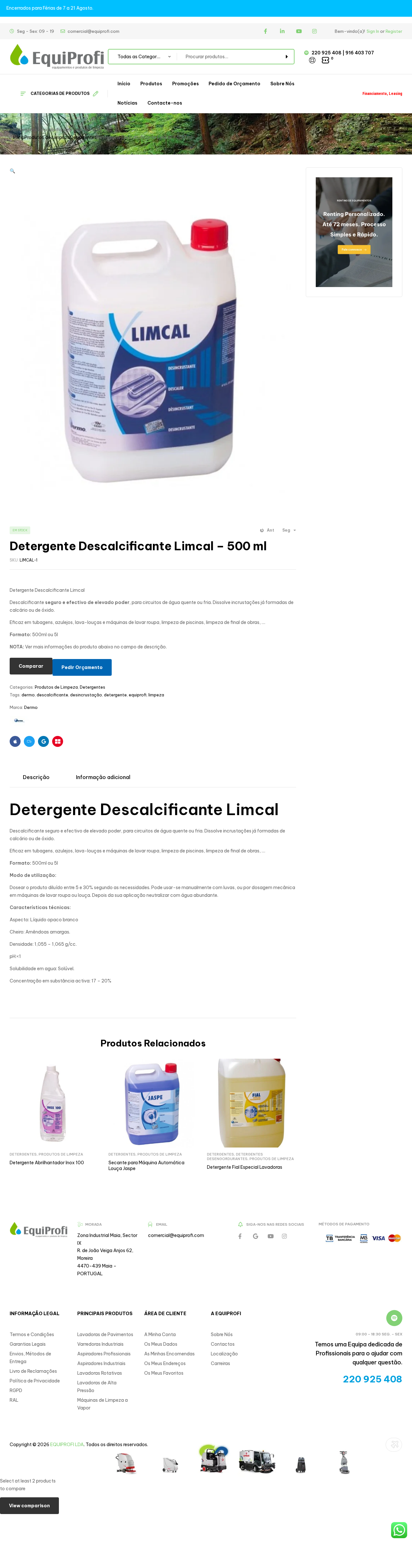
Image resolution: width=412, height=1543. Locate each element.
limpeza (156, 694)
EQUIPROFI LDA (67, 1444)
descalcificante (52, 694)
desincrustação (86, 694)
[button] (12, 171)
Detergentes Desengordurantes (235, 1156)
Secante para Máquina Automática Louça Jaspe (146, 1165)
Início (18, 137)
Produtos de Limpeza (47, 137)
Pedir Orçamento (82, 667)
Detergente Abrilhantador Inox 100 (47, 1163)
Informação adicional (103, 777)
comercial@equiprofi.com (176, 1235)
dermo (28, 694)
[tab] (36, 776)
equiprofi (137, 694)
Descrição (36, 777)
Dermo (31, 707)
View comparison (29, 1506)
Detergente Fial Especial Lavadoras (244, 1167)
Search (286, 56)
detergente (115, 694)
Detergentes (83, 137)
